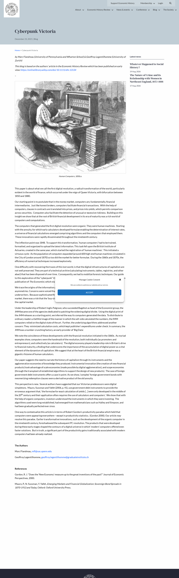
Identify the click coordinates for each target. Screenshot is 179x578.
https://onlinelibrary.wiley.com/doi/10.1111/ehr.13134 (48, 70)
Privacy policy (94, 298)
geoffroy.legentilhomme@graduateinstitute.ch (65, 457)
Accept (89, 292)
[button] (120, 279)
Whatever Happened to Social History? (147, 65)
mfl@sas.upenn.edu (42, 451)
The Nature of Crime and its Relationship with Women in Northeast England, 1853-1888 (146, 78)
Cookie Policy (83, 298)
